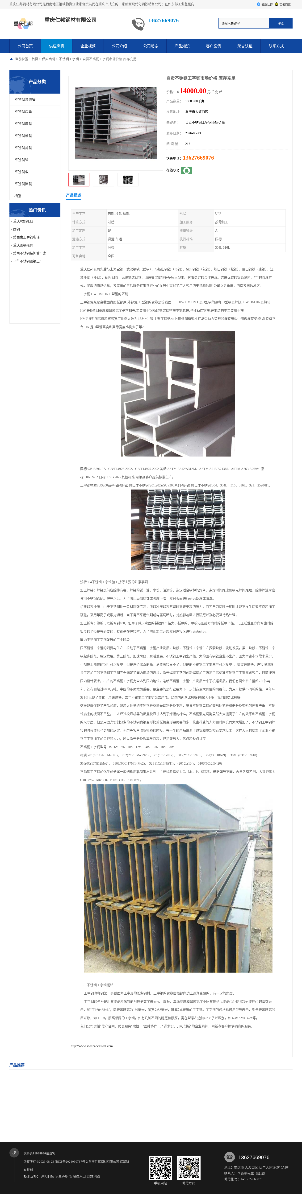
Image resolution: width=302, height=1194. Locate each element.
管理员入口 (77, 1176)
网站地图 (93, 1176)
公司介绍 (119, 46)
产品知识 (182, 46)
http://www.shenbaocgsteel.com (92, 1046)
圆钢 (16, 229)
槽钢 (17, 196)
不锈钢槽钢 (23, 136)
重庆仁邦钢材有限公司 (103, 1161)
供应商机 (56, 46)
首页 (35, 59)
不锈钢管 (21, 160)
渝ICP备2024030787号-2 (71, 1161)
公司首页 (25, 46)
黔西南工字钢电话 (26, 237)
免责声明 (61, 1176)
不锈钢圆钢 (23, 184)
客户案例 (213, 46)
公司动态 (150, 46)
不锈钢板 (21, 172)
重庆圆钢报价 (23, 245)
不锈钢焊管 (23, 112)
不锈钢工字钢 (69, 59)
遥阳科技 (47, 1176)
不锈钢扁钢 (23, 124)
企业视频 (88, 46)
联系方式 (276, 46)
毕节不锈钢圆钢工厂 (28, 261)
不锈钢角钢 (23, 148)
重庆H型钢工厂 (24, 221)
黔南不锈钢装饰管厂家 (29, 253)
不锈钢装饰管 (25, 100)
